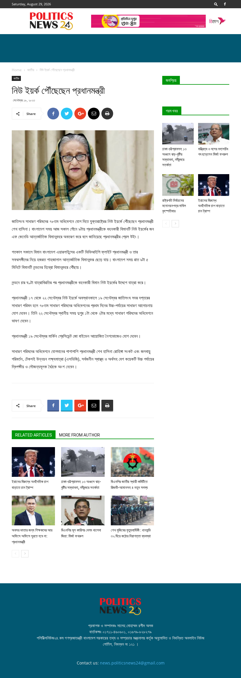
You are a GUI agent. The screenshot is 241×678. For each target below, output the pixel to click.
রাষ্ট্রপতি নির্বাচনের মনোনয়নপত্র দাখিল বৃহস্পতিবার (174, 205)
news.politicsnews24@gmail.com (132, 663)
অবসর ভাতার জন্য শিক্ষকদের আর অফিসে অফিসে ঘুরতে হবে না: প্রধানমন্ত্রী (32, 536)
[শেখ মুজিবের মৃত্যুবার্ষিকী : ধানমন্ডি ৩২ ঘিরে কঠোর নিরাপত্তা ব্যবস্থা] (132, 510)
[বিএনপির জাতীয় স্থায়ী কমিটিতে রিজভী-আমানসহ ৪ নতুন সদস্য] (132, 462)
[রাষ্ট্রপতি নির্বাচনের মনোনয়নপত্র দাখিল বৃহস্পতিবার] (178, 185)
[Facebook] (224, 4)
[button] (216, 4)
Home (17, 69)
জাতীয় (30, 69)
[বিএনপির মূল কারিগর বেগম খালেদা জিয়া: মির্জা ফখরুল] (82, 510)
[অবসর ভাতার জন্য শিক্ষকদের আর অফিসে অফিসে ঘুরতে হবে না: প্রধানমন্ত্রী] (33, 510)
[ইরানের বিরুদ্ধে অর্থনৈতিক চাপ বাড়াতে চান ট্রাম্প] (33, 462)
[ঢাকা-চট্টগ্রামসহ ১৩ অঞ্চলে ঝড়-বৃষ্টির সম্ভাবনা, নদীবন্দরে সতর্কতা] (82, 462)
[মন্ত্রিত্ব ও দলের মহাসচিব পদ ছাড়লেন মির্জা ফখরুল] (214, 133)
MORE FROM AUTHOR (79, 435)
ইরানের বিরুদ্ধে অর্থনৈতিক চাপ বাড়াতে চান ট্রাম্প (211, 205)
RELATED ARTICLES (33, 435)
